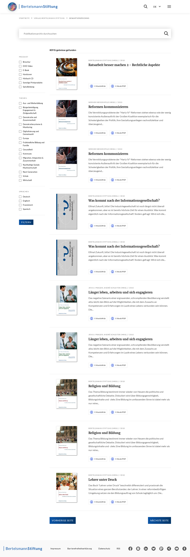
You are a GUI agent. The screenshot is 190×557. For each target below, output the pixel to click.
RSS (118, 548)
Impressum (55, 548)
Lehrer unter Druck (102, 479)
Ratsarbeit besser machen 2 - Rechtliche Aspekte (124, 65)
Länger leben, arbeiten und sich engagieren (120, 292)
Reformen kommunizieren (108, 107)
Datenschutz (104, 548)
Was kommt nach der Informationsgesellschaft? (124, 200)
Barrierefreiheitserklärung (79, 548)
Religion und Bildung (104, 386)
